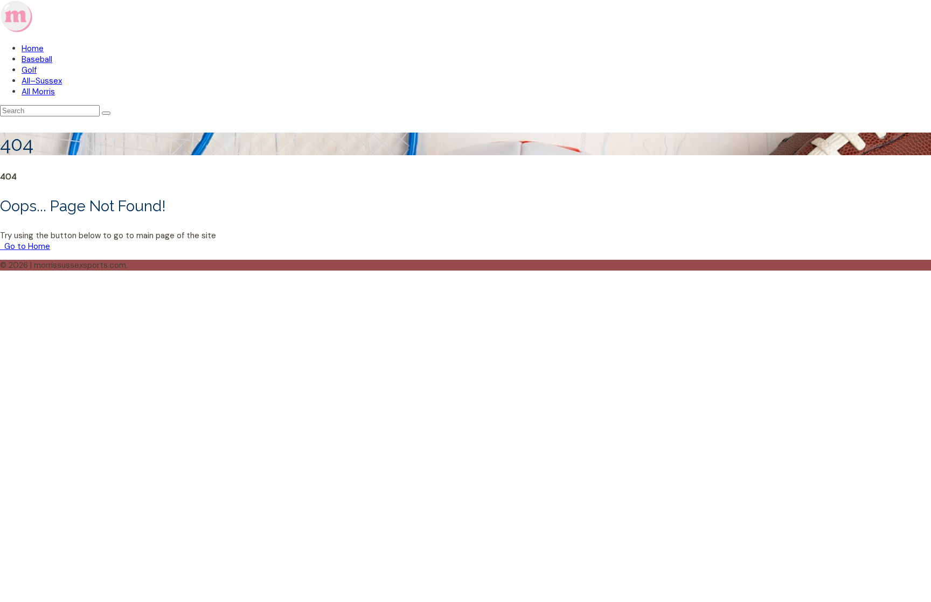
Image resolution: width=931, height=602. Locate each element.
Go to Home (26, 246)
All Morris (38, 91)
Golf (29, 70)
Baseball (37, 59)
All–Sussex (42, 80)
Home (33, 48)
